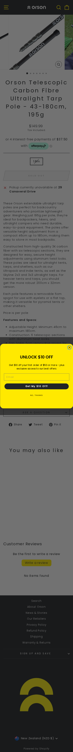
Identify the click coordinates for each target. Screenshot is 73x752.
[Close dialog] (69, 347)
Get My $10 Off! (36, 386)
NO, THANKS (36, 395)
